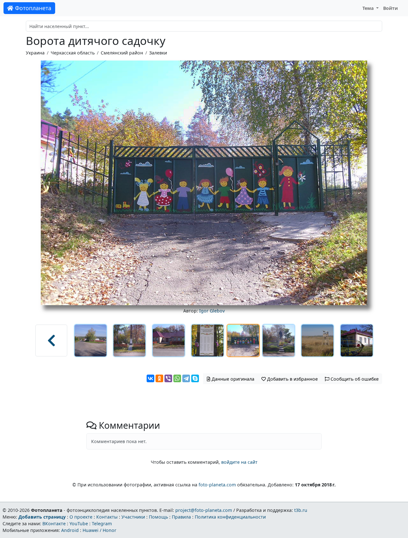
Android (70, 530)
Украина (35, 53)
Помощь (158, 517)
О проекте (80, 517)
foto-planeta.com (217, 485)
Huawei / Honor (99, 530)
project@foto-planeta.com (203, 510)
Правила (181, 517)
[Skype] (195, 378)
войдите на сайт (239, 462)
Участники (133, 517)
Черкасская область (73, 53)
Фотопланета (32, 8)
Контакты (107, 517)
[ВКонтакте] (150, 378)
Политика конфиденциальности (230, 517)
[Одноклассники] (159, 378)
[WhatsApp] (177, 378)
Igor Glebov (212, 311)
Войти (390, 8)
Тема (368, 8)
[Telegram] (186, 378)
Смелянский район (122, 53)
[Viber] (168, 378)
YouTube (78, 523)
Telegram (102, 523)
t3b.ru (300, 510)
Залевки (158, 53)
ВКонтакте (54, 523)
